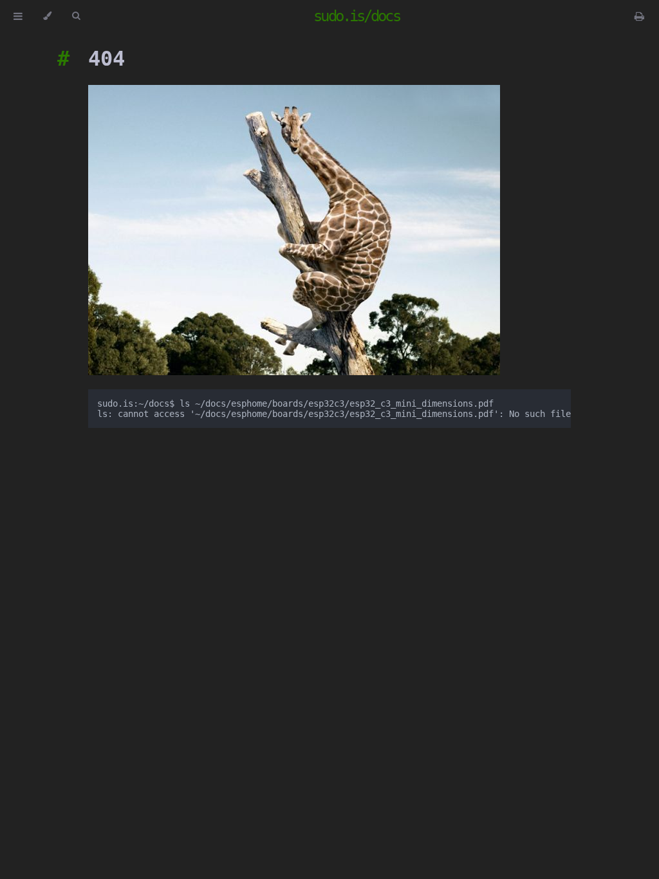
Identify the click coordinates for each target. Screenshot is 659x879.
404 (106, 58)
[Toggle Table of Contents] (18, 16)
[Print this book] (639, 16)
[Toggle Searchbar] (76, 16)
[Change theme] (47, 16)
